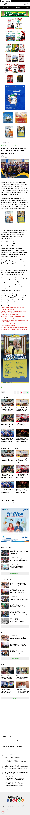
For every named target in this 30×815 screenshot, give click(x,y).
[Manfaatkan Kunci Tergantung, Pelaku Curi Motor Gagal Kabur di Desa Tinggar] (22, 684)
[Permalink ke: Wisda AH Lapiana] (2, 156)
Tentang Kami (7, 807)
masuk (9, 503)
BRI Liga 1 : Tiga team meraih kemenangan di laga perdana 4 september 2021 (16, 756)
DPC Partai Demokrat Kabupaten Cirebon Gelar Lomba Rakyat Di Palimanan (14, 324)
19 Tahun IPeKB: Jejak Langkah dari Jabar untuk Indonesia (18, 620)
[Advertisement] (15, 717)
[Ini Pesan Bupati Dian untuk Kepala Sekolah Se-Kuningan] (5, 592)
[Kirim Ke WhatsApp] (27, 392)
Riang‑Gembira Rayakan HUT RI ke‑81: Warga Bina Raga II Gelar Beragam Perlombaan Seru (13, 317)
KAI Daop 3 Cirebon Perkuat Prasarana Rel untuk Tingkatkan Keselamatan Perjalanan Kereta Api (14, 328)
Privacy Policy (16, 807)
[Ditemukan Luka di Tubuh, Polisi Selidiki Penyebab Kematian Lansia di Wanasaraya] (7, 670)
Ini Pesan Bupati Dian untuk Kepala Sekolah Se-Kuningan (18, 591)
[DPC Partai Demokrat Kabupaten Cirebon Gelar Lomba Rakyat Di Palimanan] (7, 433)
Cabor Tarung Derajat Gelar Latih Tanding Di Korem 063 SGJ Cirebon (13, 308)
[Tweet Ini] (18, 392)
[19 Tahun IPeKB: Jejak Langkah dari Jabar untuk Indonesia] (5, 621)
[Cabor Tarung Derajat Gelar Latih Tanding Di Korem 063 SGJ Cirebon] (7, 402)
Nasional (7, 145)
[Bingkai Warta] (9, 4)
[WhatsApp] (19, 800)
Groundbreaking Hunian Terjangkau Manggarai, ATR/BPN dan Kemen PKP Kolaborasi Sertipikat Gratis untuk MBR (19, 598)
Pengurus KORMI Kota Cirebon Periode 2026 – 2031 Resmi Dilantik (14, 321)
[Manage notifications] (3, 812)
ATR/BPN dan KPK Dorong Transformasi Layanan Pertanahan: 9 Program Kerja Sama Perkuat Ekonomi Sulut (18, 567)
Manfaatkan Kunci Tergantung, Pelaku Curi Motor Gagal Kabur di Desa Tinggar (22, 691)
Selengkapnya (14, 573)
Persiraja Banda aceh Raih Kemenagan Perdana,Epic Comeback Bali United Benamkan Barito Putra (15, 778)
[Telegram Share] (24, 392)
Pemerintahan (13, 145)
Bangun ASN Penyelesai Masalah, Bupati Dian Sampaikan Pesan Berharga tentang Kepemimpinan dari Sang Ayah (13, 313)
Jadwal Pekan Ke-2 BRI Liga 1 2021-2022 (15, 761)
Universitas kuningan (16, 743)
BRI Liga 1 (5, 740)
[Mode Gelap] (25, 4)
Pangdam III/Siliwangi (8, 746)
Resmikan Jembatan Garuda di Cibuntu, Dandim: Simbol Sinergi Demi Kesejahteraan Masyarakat (19, 613)
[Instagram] (13, 800)
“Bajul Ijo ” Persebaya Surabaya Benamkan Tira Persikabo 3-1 (16, 773)
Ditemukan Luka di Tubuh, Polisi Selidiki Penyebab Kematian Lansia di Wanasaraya (7, 677)
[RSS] (22, 800)
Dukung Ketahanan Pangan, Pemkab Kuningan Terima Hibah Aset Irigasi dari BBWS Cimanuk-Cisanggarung (19, 584)
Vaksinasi (19, 746)
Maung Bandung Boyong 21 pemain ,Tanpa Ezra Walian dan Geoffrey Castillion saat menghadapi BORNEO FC (16, 767)
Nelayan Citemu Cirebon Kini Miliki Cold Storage (19, 552)
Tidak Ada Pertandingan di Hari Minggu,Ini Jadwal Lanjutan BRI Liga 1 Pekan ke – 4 (16, 784)
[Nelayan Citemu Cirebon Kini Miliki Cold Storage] (5, 553)
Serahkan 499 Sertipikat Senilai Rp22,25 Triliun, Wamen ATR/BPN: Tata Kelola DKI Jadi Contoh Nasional (19, 559)
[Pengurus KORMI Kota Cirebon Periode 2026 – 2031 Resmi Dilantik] (22, 418)
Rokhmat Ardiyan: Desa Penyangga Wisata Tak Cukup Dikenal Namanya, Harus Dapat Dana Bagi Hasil (18, 606)
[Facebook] (8, 800)
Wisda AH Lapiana (8, 156)
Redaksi (5, 805)
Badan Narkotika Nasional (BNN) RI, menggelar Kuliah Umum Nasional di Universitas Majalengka (7, 691)
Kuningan (5, 743)
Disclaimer (24, 807)
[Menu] (2, 4)
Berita (2, 145)
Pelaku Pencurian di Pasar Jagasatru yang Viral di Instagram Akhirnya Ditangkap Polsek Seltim (22, 677)
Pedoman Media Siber (14, 805)
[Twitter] (11, 800)
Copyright (24, 805)
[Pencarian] (28, 4)
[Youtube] (16, 800)
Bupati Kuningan (15, 740)
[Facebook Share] (15, 392)
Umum (19, 145)
